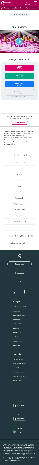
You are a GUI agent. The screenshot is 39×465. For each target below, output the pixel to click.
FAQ (14, 389)
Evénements (19, 216)
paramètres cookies (18, 385)
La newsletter (19, 282)
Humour (19, 227)
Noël (19, 192)
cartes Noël (16, 311)
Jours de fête (19, 210)
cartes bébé (16, 337)
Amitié (19, 174)
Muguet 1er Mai (19, 204)
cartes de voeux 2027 (19, 306)
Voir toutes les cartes (21, 14)
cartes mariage (17, 332)
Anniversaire (19, 162)
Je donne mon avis (19, 122)
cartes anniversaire (19, 315)
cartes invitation (18, 341)
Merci (19, 180)
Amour (19, 168)
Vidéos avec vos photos (19, 243)
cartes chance (17, 345)
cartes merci (17, 328)
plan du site (16, 367)
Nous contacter (19, 273)
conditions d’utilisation (19, 363)
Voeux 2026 (19, 198)
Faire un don (19, 264)
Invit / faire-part (19, 221)
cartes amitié (17, 324)
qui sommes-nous (18, 372)
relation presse (17, 380)
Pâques (20, 186)
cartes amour (17, 319)
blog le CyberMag (18, 359)
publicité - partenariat (19, 376)
